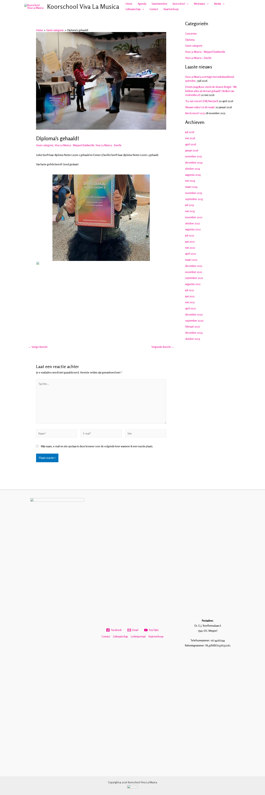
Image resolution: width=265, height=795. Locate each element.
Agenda (142, 3)
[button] (186, 3)
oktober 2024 (192, 168)
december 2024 (193, 162)
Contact (153, 9)
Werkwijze (199, 3)
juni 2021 (190, 296)
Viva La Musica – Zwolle (198, 58)
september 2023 (194, 199)
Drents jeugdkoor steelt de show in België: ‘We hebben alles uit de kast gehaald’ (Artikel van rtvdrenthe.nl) (211, 91)
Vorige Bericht (37, 347)
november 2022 (193, 217)
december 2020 (194, 314)
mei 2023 (190, 211)
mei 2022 (190, 247)
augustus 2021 (193, 284)
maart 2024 (191, 187)
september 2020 (194, 320)
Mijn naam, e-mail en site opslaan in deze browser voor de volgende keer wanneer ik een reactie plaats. (97, 446)
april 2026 (190, 144)
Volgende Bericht (162, 347)
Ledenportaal (138, 636)
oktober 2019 (192, 339)
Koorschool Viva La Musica (83, 6)
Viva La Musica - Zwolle (109, 145)
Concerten (191, 33)
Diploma (190, 39)
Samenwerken (159, 3)
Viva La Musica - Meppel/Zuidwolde (74, 145)
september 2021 (194, 278)
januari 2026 (191, 150)
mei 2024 (190, 180)
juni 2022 (190, 241)
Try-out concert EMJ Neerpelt (201, 101)
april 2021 (190, 308)
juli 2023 (189, 205)
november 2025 (193, 156)
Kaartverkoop (171, 9)
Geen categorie (44, 145)
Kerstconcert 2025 (195, 113)
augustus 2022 (193, 229)
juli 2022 (189, 235)
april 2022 (190, 253)
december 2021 (193, 266)
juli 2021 (189, 290)
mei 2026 (190, 138)
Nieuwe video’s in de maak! (200, 107)
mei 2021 (190, 302)
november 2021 (193, 272)
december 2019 (194, 332)
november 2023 (193, 193)
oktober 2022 (192, 223)
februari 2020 (192, 326)
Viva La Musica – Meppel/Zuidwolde (205, 51)
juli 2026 (189, 132)
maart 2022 (191, 259)
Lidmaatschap (133, 9)
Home (128, 3)
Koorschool (179, 3)
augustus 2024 (193, 174)
